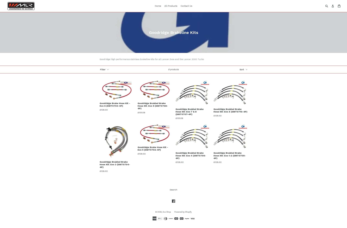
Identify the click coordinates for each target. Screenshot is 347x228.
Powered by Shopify (183, 212)
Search (173, 189)
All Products (170, 6)
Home (158, 6)
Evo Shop (167, 212)
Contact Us (186, 6)
